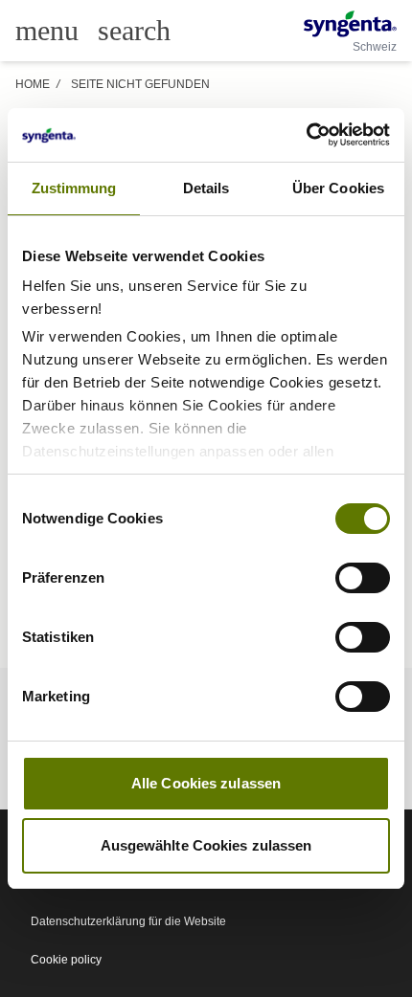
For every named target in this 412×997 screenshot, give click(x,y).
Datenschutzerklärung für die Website (128, 921)
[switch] (362, 578)
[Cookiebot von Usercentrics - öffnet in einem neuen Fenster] (306, 134)
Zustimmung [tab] (74, 188)
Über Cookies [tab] (338, 188)
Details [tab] (206, 188)
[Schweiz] (350, 24)
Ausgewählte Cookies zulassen (206, 845)
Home (32, 84)
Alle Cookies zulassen (206, 783)
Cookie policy (66, 959)
